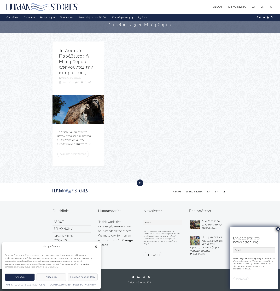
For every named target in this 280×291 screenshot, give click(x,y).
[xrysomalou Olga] (195, 224)
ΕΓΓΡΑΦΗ (153, 255)
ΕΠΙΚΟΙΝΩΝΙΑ (237, 7)
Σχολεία (142, 17)
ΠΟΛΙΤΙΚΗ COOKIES (14, 285)
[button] (96, 246)
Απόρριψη (51, 277)
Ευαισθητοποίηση (122, 17)
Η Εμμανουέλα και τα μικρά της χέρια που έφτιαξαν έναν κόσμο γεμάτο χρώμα (206, 244)
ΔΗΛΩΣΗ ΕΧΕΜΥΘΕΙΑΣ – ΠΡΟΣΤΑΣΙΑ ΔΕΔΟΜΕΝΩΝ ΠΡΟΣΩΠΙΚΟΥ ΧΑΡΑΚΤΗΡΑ (60, 285)
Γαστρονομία (47, 17)
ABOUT (217, 7)
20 (84, 82)
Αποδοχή (20, 277)
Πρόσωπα (29, 17)
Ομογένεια (12, 17)
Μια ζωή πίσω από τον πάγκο (212, 223)
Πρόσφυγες (66, 17)
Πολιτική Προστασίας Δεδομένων (256, 264)
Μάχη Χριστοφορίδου (71, 78)
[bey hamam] (78, 109)
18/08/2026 (199, 254)
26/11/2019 (67, 82)
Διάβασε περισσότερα (73, 154)
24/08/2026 (210, 228)
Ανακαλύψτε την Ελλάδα (93, 17)
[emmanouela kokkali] (195, 240)
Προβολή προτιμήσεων (82, 277)
